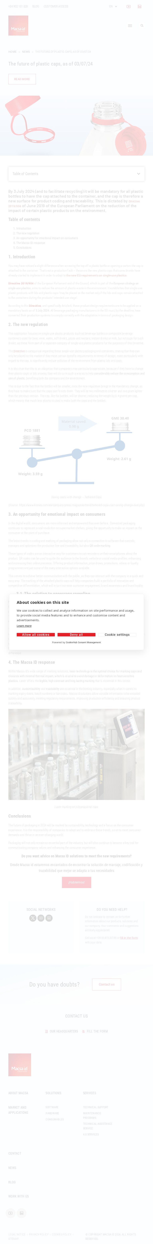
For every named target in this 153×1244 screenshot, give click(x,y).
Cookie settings (117, 634)
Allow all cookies (35, 634)
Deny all (76, 634)
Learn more (24, 625)
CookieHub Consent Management (83, 642)
